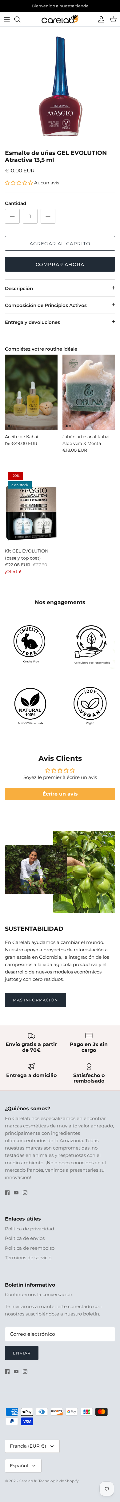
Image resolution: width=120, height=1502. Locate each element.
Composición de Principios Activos (46, 310)
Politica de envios (25, 1243)
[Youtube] (16, 1197)
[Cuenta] (99, 24)
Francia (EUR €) (28, 1451)
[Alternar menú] (7, 24)
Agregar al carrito (60, 248)
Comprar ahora (60, 269)
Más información (35, 1004)
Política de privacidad (29, 1233)
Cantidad (15, 208)
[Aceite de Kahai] (31, 397)
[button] (19, 188)
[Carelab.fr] (60, 24)
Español (19, 1470)
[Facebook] (7, 1197)
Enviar (21, 1357)
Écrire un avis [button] (60, 798)
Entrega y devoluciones (32, 327)
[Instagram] (25, 1197)
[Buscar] (20, 24)
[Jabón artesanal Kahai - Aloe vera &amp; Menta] (88, 397)
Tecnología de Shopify (58, 1485)
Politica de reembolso (29, 1253)
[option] (60, 91)
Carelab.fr (28, 1485)
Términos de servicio (28, 1262)
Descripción (19, 293)
